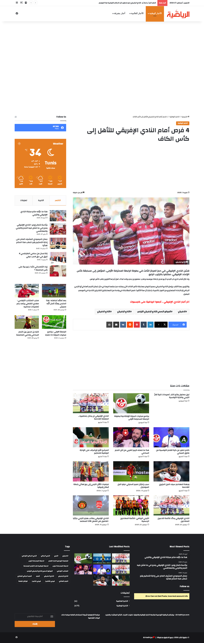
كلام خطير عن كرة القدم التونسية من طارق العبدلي (172, 451)
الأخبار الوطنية (155, 13)
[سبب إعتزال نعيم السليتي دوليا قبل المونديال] (131, 471)
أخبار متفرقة (119, 13)
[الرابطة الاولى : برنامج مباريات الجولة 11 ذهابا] (54, 322)
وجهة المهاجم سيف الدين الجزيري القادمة (174, 485)
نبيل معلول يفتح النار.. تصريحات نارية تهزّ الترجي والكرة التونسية (171, 396)
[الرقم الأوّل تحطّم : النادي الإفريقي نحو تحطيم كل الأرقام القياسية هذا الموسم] (121, 558)
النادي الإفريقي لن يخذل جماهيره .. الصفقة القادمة (93, 417)
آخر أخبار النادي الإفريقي (176, 301)
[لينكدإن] (151, 325)
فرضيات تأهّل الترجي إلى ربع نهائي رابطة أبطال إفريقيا (91, 485)
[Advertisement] (102, 45)
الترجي (56, 556)
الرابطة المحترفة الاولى (60, 566)
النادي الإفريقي (123, 311)
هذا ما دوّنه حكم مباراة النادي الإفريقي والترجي (33, 213)
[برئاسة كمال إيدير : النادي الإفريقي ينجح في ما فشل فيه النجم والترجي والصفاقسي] (58, 229)
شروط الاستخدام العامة (78, 615)
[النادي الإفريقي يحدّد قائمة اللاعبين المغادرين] (171, 505)
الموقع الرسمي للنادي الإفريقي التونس (154, 311)
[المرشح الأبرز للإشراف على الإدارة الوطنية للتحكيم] (91, 437)
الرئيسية (184, 117)
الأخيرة (41, 200)
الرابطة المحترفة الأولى (36, 561)
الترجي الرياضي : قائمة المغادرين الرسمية (134, 519)
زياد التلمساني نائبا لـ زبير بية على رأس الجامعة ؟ (33, 268)
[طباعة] (109, 325)
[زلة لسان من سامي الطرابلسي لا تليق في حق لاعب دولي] (58, 257)
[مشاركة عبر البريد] (116, 325)
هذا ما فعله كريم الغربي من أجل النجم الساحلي (132, 451)
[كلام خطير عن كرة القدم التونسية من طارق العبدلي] (171, 437)
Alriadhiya (147, 637)
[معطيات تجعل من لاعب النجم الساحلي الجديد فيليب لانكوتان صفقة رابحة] (102, 558)
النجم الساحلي (63, 581)
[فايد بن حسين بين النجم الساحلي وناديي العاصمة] (27, 322)
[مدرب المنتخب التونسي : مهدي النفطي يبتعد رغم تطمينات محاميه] (27, 290)
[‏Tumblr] (144, 325)
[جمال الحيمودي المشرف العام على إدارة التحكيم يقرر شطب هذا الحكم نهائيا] (58, 243)
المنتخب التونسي (62, 571)
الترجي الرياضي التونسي (29, 556)
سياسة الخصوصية (93, 615)
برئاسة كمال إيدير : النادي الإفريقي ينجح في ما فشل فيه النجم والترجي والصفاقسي (31, 228)
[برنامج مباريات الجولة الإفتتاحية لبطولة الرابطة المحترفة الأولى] (131, 403)
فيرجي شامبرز (36, 581)
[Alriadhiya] (178, 13)
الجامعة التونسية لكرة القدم (58, 561)
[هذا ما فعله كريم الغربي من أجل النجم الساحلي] (131, 437)
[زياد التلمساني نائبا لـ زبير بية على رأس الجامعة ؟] (58, 270)
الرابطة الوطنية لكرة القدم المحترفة (35, 566)
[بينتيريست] (137, 325)
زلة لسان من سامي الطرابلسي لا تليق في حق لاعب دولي (33, 255)
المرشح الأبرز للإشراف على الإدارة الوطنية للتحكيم (94, 451)
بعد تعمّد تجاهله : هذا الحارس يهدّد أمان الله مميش (56, 304)
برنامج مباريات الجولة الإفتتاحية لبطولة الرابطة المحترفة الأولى (131, 417)
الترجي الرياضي (45, 556)
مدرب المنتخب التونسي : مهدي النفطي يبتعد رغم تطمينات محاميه (28, 304)
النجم (38, 576)
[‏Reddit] (130, 325)
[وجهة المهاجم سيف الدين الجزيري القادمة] (171, 471)
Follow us (184, 586)
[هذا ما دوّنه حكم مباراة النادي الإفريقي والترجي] (58, 215)
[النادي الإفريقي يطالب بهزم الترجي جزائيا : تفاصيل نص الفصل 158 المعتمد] (91, 505)
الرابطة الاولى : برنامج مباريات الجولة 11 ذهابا (55, 333)
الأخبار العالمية (137, 13)
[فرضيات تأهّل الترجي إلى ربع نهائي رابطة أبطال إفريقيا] (91, 471)
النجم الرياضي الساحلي (24, 576)
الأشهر (58, 200)
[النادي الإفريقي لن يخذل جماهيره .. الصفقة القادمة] (91, 403)
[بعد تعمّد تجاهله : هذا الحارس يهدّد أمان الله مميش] (54, 290)
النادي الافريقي (103, 311)
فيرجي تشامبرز (50, 581)
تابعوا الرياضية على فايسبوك (145, 301)
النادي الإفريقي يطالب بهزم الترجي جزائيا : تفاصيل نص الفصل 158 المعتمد (91, 519)
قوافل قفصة (23, 581)
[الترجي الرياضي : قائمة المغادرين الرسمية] (131, 505)
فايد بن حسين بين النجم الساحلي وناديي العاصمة (27, 333)
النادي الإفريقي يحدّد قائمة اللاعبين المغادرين (173, 519)
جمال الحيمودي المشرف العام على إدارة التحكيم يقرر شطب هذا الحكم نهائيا (31, 242)
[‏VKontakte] (123, 325)
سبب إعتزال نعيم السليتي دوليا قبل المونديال (133, 485)
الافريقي (181, 311)
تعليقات (23, 200)
